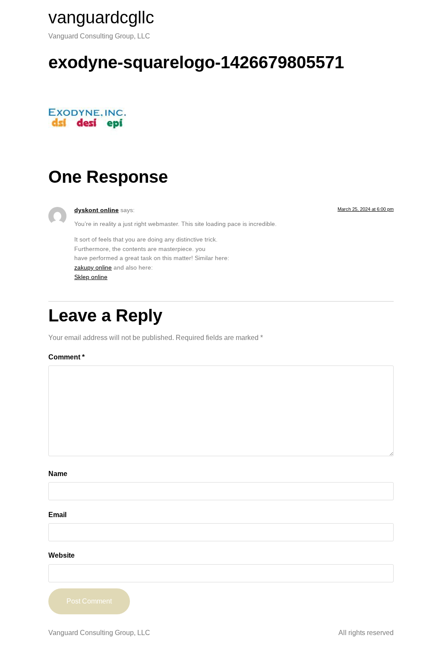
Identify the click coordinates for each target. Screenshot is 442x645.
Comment (66, 357)
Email (57, 514)
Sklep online (90, 276)
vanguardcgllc (101, 17)
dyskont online (96, 210)
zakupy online (93, 267)
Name (57, 473)
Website (61, 555)
